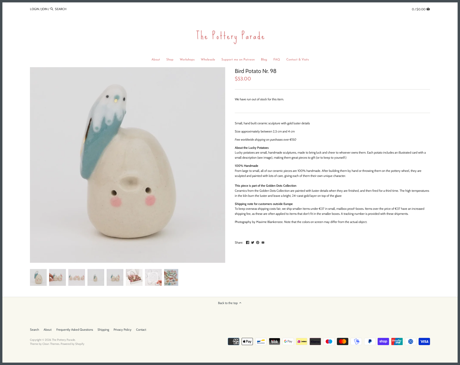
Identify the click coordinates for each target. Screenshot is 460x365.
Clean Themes (50, 344)
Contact (141, 329)
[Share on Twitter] (252, 242)
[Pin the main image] (257, 242)
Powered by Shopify (72, 344)
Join (44, 9)
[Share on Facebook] (247, 242)
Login (34, 9)
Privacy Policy (123, 329)
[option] (38, 277)
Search (34, 329)
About (48, 329)
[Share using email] (262, 242)
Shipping (103, 329)
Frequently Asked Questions (74, 329)
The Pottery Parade (63, 339)
